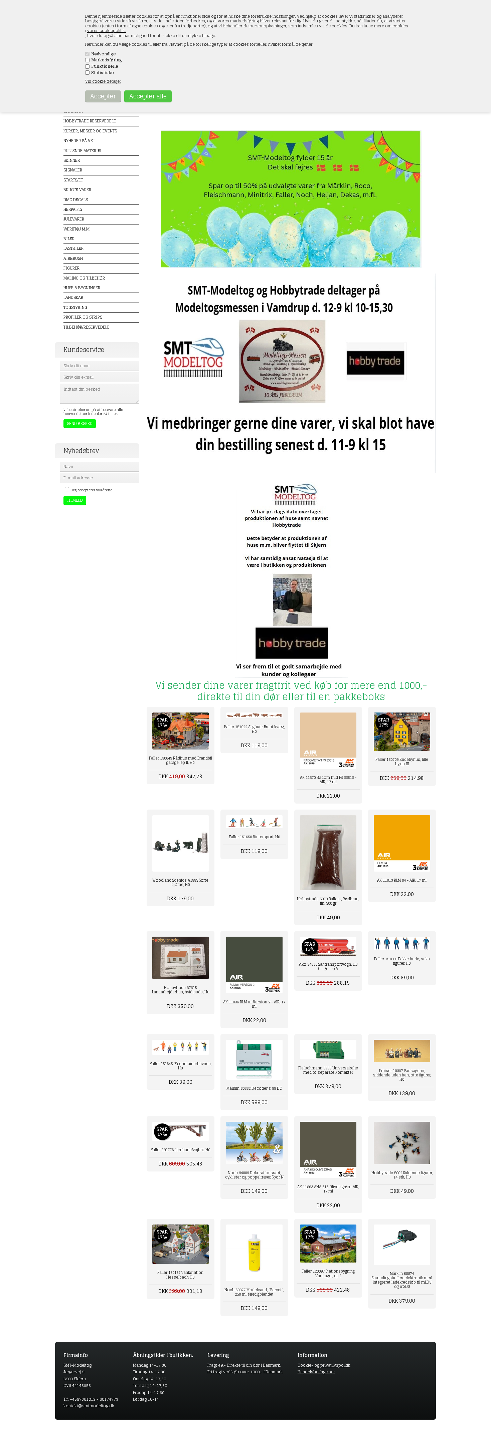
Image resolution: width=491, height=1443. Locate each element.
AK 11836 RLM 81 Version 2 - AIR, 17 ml (254, 1004)
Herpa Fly (73, 209)
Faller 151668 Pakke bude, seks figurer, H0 (402, 961)
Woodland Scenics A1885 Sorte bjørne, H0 (180, 882)
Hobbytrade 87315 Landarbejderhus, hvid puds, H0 (180, 989)
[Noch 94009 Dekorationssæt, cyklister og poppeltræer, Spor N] (254, 1143)
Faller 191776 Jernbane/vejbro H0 (180, 1149)
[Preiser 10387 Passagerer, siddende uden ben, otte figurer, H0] (402, 1051)
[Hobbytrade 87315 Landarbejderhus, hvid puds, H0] (180, 958)
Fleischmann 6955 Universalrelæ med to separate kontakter (328, 1070)
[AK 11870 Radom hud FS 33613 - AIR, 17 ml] (328, 740)
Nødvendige (103, 54)
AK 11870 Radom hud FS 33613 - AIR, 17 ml (328, 779)
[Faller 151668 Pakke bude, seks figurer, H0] (402, 943)
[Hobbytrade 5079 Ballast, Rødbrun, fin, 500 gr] (328, 852)
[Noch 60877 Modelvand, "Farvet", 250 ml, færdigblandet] (254, 1253)
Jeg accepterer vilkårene (91, 490)
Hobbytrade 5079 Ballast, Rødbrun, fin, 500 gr (328, 901)
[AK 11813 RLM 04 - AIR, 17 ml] (402, 843)
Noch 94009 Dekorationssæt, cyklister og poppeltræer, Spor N (254, 1174)
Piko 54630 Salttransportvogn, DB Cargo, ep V (328, 966)
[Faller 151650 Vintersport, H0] (254, 822)
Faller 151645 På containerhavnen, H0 (180, 1065)
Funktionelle (104, 66)
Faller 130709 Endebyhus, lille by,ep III (401, 761)
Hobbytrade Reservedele (89, 120)
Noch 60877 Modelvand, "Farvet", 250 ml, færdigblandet (254, 1292)
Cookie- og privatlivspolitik (324, 1365)
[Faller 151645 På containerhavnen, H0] (180, 1047)
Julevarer (73, 218)
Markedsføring (106, 60)
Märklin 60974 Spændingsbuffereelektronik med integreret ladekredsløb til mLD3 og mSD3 (402, 1280)
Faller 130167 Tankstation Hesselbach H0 (180, 1274)
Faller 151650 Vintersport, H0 (254, 837)
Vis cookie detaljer (103, 81)
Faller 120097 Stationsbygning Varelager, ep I (328, 1273)
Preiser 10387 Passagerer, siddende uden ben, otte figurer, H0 (402, 1075)
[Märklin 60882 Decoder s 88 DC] (254, 1060)
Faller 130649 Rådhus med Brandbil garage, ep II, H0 (180, 760)
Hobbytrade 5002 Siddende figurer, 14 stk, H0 (402, 1174)
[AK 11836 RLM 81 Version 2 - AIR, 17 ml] (254, 965)
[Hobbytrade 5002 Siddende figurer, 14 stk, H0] (402, 1143)
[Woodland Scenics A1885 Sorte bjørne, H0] (180, 843)
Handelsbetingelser (316, 1371)
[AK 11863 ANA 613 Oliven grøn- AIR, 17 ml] (328, 1150)
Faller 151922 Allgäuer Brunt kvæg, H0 (254, 729)
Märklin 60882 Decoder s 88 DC (254, 1088)
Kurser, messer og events (90, 130)
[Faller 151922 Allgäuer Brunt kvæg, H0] (254, 715)
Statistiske (102, 72)
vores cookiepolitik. (106, 30)
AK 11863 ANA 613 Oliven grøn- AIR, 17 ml (328, 1188)
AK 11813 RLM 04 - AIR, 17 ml (402, 880)
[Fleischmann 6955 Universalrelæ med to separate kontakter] (328, 1049)
